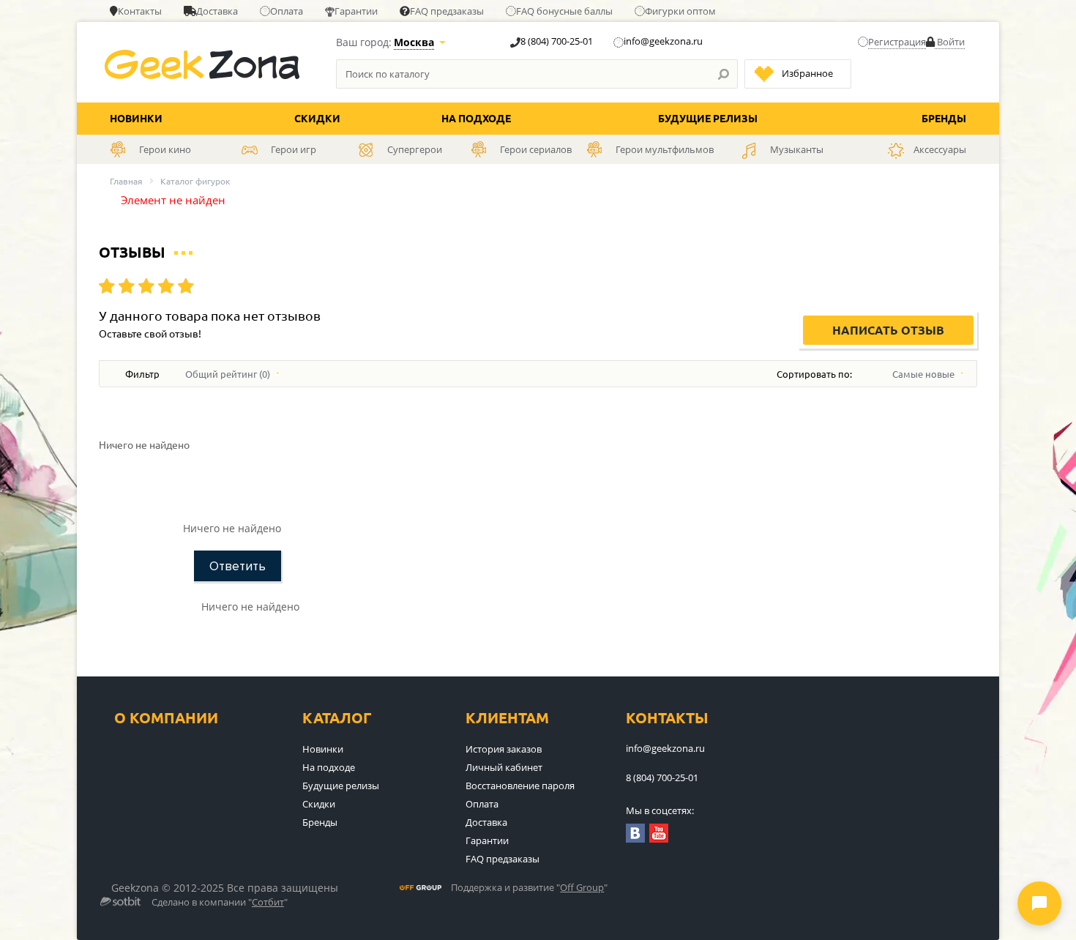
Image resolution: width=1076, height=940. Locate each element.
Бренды (944, 118)
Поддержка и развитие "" (529, 888)
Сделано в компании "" (220, 903)
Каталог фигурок (195, 181)
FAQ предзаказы (447, 11)
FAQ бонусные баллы (564, 11)
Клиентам (507, 717)
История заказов (504, 749)
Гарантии (356, 11)
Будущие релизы (708, 118)
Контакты (140, 11)
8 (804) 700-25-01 (556, 41)
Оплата (286, 11)
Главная (126, 181)
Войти (950, 41)
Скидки (317, 118)
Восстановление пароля (520, 785)
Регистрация (897, 41)
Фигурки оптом (680, 11)
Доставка (217, 11)
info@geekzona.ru (663, 41)
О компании (166, 717)
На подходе (476, 118)
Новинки (136, 118)
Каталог (337, 717)
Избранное (807, 73)
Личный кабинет (504, 767)
